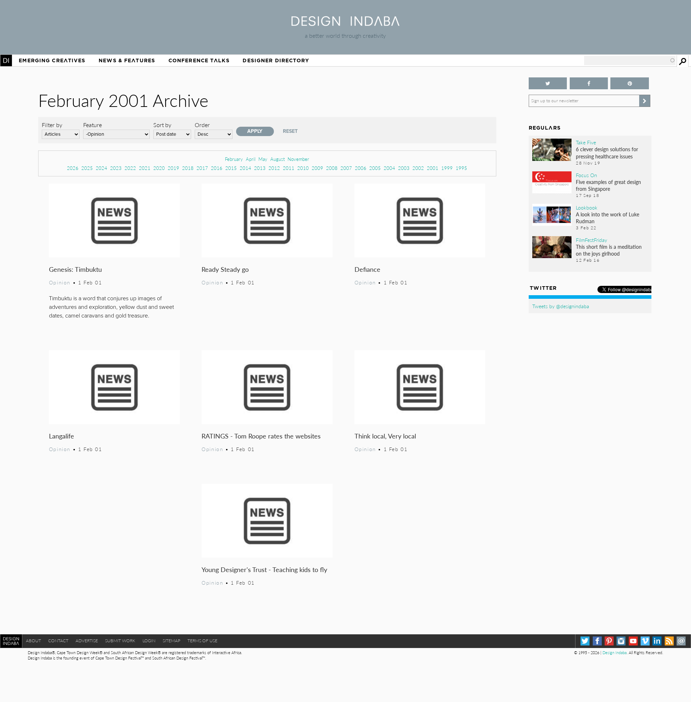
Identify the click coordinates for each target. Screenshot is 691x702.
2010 (303, 168)
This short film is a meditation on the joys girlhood (609, 250)
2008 (332, 168)
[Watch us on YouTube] (633, 640)
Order (202, 125)
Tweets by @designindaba (560, 306)
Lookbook (586, 207)
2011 (288, 168)
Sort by (162, 125)
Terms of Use (202, 641)
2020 (159, 168)
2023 (116, 168)
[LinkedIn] (656, 640)
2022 (130, 168)
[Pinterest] (609, 640)
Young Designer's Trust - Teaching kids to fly (264, 569)
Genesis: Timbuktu (75, 269)
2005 (375, 168)
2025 (87, 168)
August (277, 159)
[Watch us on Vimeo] (645, 640)
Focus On (586, 175)
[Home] (345, 23)
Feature (92, 125)
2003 (404, 168)
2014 (245, 168)
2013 (260, 168)
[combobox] (630, 60)
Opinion (60, 282)
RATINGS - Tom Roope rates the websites (261, 435)
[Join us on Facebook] (589, 83)
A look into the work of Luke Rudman (607, 218)
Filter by (52, 125)
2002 (418, 168)
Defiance (367, 269)
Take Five (586, 142)
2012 (274, 168)
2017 (202, 168)
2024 (101, 168)
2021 (144, 168)
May (262, 159)
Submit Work (120, 641)
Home (6, 60)
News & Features (127, 60)
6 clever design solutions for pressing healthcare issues (607, 152)
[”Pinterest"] (629, 83)
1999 (447, 168)
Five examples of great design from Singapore (608, 185)
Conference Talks (199, 60)
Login (149, 641)
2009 (317, 168)
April (251, 159)
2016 (216, 168)
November (298, 159)
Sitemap (171, 641)
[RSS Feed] (669, 640)
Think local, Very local (385, 435)
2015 (231, 168)
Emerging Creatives (52, 60)
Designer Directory (276, 60)
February (234, 159)
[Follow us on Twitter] (548, 83)
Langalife (61, 435)
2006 (360, 168)
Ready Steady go (225, 269)
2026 (72, 168)
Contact (58, 641)
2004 (389, 168)
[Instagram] (621, 640)
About (33, 641)
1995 (461, 168)
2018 (188, 168)
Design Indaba (614, 652)
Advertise (87, 641)
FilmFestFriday (591, 239)
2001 (432, 168)
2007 (346, 168)
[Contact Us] (681, 640)
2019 (173, 168)
